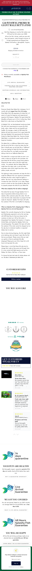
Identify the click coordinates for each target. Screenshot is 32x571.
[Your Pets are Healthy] (16, 455)
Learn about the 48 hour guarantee (16, 543)
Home (3, 20)
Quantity (16, 54)
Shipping (10, 50)
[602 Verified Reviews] (16, 352)
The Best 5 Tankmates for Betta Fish (13, 257)
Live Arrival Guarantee (16, 82)
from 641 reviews (15, 366)
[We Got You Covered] (16, 489)
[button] (14, 435)
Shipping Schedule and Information (16, 90)
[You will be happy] (16, 522)
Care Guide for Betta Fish (22, 183)
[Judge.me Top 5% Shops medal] (16, 329)
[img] (6, 366)
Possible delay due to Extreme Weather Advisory (16, 86)
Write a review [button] (16, 279)
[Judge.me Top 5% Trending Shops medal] (24, 329)
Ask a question (16, 93)
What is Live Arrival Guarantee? (16, 510)
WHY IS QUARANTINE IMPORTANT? (16, 476)
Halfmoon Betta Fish (18, 153)
